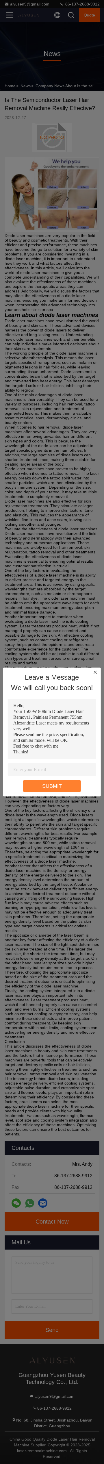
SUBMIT (52, 786)
